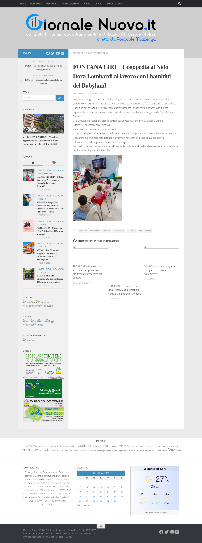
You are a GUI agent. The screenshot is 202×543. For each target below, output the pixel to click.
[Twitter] (53, 53)
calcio (73, 446)
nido (140, 231)
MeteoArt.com (160, 512)
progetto (148, 231)
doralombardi (95, 231)
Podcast (87, 3)
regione (133, 450)
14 (115, 491)
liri (87, 451)
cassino (104, 446)
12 (101, 491)
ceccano (114, 446)
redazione (80, 93)
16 (80, 496)
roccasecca (147, 451)
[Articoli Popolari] (33, 163)
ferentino (156, 446)
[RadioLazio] (47, 305)
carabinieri (84, 445)
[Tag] (53, 163)
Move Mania (52, 3)
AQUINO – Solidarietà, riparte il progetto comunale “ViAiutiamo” (159, 270)
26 (101, 501)
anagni (32, 445)
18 (94, 496)
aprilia (39, 446)
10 (87, 491)
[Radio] (26, 321)
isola (60, 451)
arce (43, 446)
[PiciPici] (43, 374)
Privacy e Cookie (115, 3)
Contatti (99, 3)
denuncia (147, 446)
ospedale (92, 451)
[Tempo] (38, 324)
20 (108, 496)
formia (175, 446)
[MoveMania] (42, 302)
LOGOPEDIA (131, 231)
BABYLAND (83, 231)
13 (108, 491)
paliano (100, 450)
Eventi (89, 53)
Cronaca (78, 53)
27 (108, 501)
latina (73, 450)
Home (23, 3)
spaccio (178, 451)
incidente (54, 451)
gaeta (46, 450)
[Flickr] (62, 53)
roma (153, 450)
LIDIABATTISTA (118, 231)
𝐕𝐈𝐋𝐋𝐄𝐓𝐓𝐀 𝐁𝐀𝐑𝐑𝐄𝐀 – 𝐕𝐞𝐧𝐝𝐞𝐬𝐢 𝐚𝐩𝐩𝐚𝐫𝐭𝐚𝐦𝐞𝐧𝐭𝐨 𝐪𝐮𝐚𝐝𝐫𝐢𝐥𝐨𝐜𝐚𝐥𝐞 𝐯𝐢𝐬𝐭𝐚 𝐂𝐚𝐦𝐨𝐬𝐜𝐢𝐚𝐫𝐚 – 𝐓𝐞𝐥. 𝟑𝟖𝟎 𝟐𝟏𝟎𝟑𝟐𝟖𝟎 (40, 140)
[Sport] (34, 321)
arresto (58, 446)
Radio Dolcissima (70, 3)
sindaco (164, 451)
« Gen (79, 505)
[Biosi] (60, 377)
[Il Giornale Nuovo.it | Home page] (91, 28)
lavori (80, 451)
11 (94, 491)
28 (115, 501)
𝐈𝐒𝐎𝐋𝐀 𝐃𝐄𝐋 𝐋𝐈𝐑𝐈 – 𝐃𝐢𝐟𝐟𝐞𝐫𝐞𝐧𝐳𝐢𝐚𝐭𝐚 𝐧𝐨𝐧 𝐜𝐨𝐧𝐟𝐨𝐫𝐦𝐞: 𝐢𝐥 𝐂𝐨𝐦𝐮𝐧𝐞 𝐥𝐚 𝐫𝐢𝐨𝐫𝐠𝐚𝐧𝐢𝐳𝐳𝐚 (50, 278)
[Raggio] (50, 321)
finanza (164, 446)
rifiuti (141, 451)
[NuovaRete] (29, 302)
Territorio (101, 53)
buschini (68, 446)
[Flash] (42, 321)
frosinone (29, 449)
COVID (141, 446)
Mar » (86, 505)
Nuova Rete (36, 3)
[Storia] (28, 324)
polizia (107, 450)
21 (115, 496)
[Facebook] (48, 53)
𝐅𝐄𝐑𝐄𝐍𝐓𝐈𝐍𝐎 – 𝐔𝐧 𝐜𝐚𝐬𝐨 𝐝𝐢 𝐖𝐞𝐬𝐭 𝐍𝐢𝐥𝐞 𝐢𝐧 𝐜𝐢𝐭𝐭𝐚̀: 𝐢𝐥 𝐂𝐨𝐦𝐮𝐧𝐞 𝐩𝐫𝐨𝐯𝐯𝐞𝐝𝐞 (50, 231)
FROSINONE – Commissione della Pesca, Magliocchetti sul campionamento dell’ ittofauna (124, 290)
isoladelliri (66, 451)
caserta (95, 446)
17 (87, 496)
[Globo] (53, 377)
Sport (39, 173)
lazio (84, 451)
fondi (170, 446)
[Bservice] (43, 421)
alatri (26, 446)
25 (94, 501)
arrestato (50, 446)
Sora (171, 449)
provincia (123, 451)
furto (40, 451)
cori (136, 446)
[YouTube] (57, 53)
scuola (159, 451)
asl (64, 446)
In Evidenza (58, 170)
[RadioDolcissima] (31, 305)
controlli (131, 446)
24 (87, 501)
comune (123, 446)
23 (80, 501)
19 (101, 496)
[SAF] (43, 397)
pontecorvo (116, 451)
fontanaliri (106, 231)
